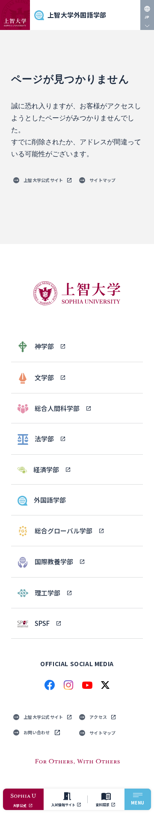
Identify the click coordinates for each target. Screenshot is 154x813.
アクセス (98, 717)
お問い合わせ (37, 732)
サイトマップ (102, 180)
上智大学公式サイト (43, 180)
